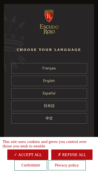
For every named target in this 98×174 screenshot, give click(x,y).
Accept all (29, 154)
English (49, 80)
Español (49, 93)
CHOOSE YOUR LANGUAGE (49, 50)
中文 (49, 118)
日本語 (49, 105)
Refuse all (73, 154)
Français (49, 68)
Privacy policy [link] (67, 165)
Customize (30, 165)
